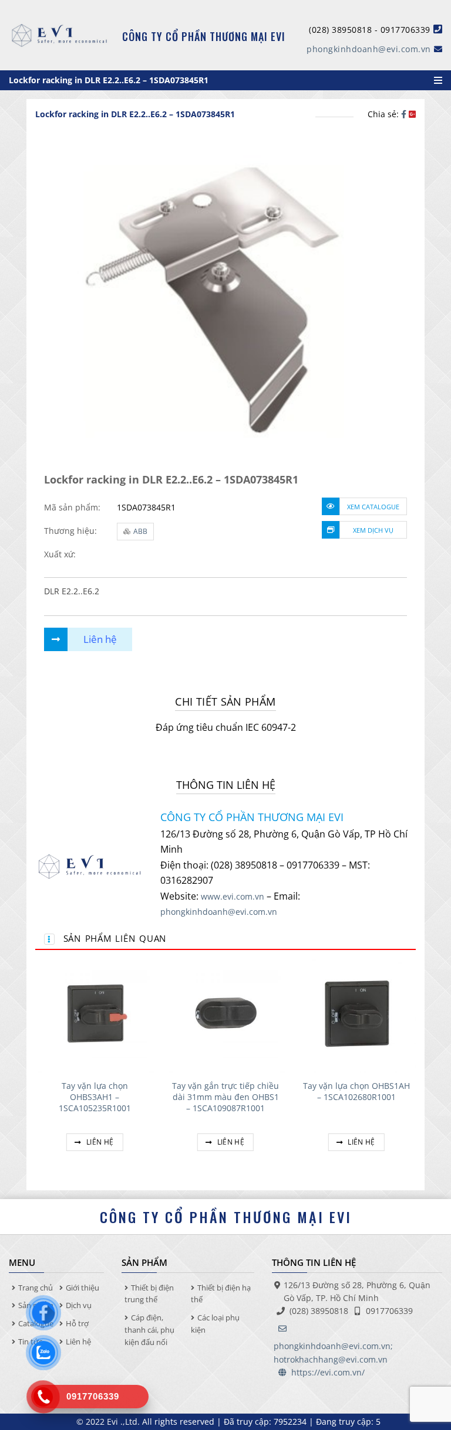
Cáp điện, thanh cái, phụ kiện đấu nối (149, 1329)
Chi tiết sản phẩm (225, 701)
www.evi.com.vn (232, 896)
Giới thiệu (82, 1287)
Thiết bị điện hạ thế (221, 1293)
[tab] (225, 702)
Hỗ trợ (77, 1323)
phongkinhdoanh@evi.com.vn (369, 49)
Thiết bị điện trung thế (149, 1293)
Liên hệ (99, 1142)
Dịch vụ (79, 1305)
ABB (140, 531)
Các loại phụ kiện (215, 1323)
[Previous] (36, 1066)
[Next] (415, 1066)
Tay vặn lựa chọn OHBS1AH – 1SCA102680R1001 (356, 1091)
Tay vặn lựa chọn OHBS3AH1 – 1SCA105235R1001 (95, 1097)
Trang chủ (35, 1287)
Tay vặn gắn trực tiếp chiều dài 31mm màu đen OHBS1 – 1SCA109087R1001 (225, 1097)
